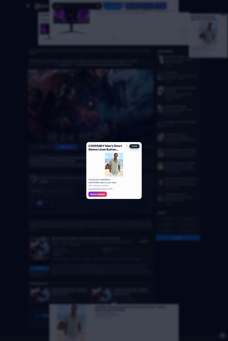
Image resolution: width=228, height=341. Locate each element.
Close (134, 146)
